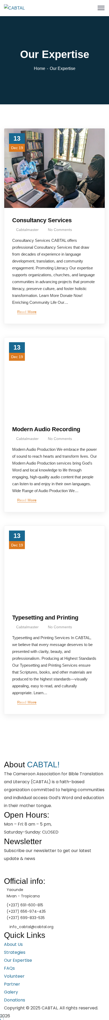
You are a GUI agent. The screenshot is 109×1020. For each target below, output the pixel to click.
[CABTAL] (14, 8)
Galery (11, 992)
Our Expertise (18, 960)
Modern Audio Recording (46, 429)
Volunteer (14, 976)
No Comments (60, 230)
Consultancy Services (42, 220)
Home (39, 68)
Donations (14, 1000)
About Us (13, 944)
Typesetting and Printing (45, 617)
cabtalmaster (27, 230)
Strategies (14, 952)
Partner (12, 984)
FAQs (9, 968)
